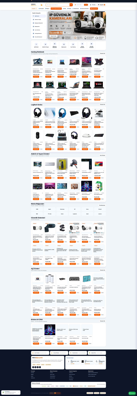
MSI (37, 213)
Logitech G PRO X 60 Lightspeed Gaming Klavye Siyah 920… (50, 144)
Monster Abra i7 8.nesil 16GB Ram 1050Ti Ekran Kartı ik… (86, 94)
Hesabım (51, 372)
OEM (37, 209)
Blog (65, 8)
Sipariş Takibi (52, 374)
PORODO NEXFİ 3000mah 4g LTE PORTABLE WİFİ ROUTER (62, 310)
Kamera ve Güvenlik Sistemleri (93, 372)
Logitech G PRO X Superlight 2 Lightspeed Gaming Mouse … (37, 144)
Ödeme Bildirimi (52, 376)
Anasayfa (42, 8)
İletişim (69, 8)
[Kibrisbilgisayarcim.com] (37, 5)
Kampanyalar (94, 8)
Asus (87, 209)
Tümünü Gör (102, 53)
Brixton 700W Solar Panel (74, 338)
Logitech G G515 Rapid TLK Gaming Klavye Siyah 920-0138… (99, 144)
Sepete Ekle (36, 76)
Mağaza (47, 8)
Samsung (62, 209)
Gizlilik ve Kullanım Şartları (92, 374)
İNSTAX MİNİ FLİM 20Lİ (98, 194)
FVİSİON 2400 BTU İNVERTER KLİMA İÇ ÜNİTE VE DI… (50, 173)
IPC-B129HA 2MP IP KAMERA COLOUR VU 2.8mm (73, 237)
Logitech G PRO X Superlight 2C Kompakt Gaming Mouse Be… (86, 144)
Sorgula (86, 4)
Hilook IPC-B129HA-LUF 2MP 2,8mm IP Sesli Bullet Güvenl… (37, 237)
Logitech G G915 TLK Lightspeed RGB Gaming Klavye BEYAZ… (61, 144)
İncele (41, 76)
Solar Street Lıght (85, 338)
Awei (87, 213)
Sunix (62, 213)
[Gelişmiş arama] (71, 4)
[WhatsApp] (40, 367)
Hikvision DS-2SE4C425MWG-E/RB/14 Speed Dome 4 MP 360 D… (62, 259)
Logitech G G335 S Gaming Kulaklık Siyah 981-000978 (38, 122)
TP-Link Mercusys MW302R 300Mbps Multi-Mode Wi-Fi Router (49, 310)
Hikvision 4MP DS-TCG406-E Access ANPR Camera (37, 259)
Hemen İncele (53, 36)
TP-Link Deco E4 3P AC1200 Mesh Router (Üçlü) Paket (73, 310)
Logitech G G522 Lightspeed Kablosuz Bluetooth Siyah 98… (73, 144)
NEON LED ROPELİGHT (86, 194)
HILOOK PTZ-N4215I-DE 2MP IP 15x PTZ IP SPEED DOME (86, 259)
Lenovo (100, 213)
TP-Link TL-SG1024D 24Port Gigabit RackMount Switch (99, 288)
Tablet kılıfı (71, 372)
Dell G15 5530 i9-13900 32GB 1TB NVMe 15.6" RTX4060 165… (74, 94)
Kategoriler (34, 8)
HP (74, 209)
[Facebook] (33, 367)
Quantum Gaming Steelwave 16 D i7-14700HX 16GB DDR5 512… (62, 71)
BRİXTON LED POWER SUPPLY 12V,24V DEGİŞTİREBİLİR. (37, 338)
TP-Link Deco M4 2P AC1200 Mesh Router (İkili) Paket (86, 310)
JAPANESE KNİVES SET (74, 194)
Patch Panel (71, 379)
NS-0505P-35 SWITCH (74, 287)
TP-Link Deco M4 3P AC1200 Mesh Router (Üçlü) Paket (49, 288)
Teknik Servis (76, 8)
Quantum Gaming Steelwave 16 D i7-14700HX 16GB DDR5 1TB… (38, 71)
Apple (49, 209)
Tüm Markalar (102, 205)
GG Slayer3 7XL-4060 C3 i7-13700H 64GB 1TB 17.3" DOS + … (62, 94)
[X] (38, 367)
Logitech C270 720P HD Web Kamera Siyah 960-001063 (49, 237)
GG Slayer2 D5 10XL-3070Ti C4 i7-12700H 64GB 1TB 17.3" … (49, 94)
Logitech (75, 213)
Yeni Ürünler (102, 155)
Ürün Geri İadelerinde (91, 376)
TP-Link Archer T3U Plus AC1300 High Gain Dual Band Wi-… (86, 288)
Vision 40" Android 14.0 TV (38, 172)
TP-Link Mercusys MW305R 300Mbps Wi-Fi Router (37, 310)
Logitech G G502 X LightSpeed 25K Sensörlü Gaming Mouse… (98, 122)
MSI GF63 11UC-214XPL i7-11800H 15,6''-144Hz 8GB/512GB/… (99, 94)
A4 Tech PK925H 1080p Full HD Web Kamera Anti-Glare (62, 237)
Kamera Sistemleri (85, 8)
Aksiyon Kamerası (72, 374)
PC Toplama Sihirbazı (57, 8)
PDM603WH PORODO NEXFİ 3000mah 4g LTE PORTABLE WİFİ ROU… (37, 288)
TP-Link (49, 213)
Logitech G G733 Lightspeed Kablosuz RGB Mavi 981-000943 (62, 122)
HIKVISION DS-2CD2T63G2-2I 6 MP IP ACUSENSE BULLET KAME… (99, 259)
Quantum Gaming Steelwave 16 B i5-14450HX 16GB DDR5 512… (50, 71)
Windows (70, 376)
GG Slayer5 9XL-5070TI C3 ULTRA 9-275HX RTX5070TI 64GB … (74, 72)
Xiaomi (100, 209)
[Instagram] (35, 367)
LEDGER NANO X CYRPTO (86, 172)
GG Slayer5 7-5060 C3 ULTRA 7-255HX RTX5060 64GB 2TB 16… (86, 72)
